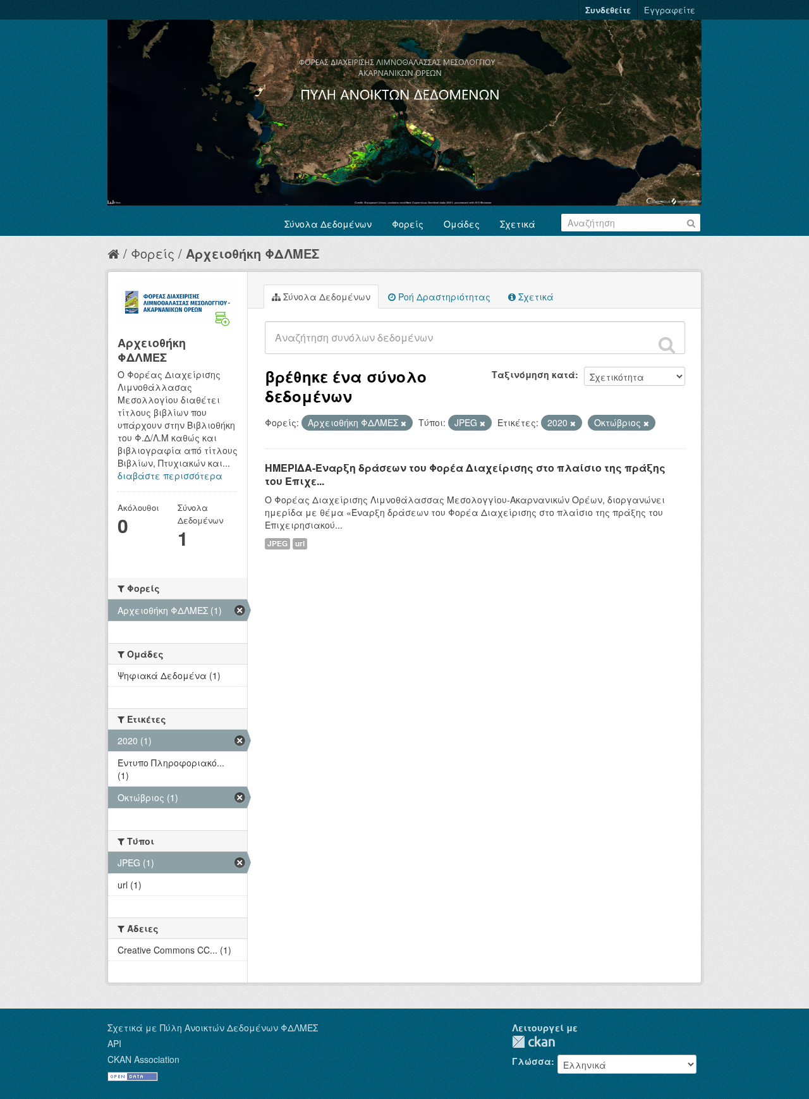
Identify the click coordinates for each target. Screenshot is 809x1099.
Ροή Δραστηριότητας (443, 296)
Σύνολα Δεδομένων (328, 224)
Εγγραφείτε (669, 10)
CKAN (533, 1041)
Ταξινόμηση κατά (533, 374)
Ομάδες (462, 224)
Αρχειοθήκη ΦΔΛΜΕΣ (252, 253)
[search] (667, 344)
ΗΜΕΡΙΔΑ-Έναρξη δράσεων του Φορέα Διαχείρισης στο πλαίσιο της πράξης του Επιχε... (465, 474)
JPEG (277, 543)
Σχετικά (517, 224)
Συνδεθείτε (608, 10)
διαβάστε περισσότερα (170, 475)
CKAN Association (143, 1059)
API (114, 1043)
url (300, 543)
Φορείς (407, 224)
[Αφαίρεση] (403, 423)
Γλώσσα (531, 1061)
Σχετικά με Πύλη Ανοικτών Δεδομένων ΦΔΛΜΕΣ (212, 1027)
